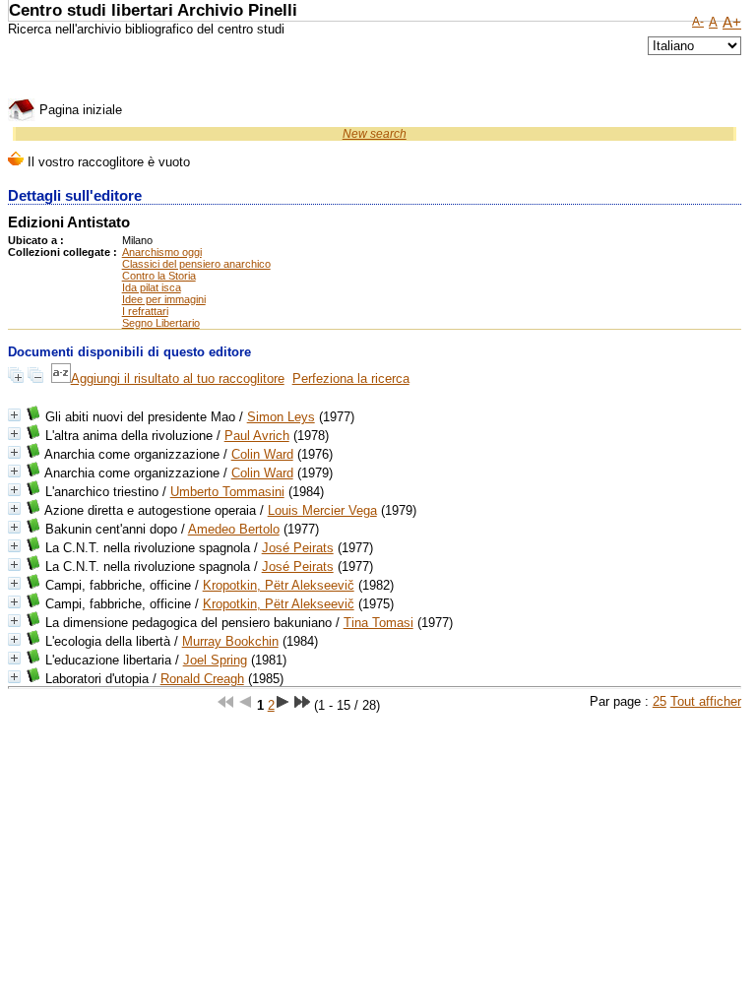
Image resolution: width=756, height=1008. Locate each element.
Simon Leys (281, 417)
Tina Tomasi (378, 622)
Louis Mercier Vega (322, 510)
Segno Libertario (161, 323)
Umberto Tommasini (227, 491)
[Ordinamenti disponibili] (61, 378)
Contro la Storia (159, 276)
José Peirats (298, 547)
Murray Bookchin (230, 641)
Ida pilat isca (151, 287)
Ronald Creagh (202, 678)
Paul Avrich (256, 435)
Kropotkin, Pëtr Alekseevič (278, 585)
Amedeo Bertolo (234, 529)
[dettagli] (14, 415)
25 (659, 701)
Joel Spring (215, 660)
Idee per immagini (164, 299)
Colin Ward (262, 454)
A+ (732, 23)
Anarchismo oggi (162, 252)
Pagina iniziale (78, 109)
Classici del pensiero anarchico (196, 264)
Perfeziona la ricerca (351, 378)
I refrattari (145, 311)
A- (698, 22)
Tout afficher (705, 701)
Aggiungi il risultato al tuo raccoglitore (177, 378)
